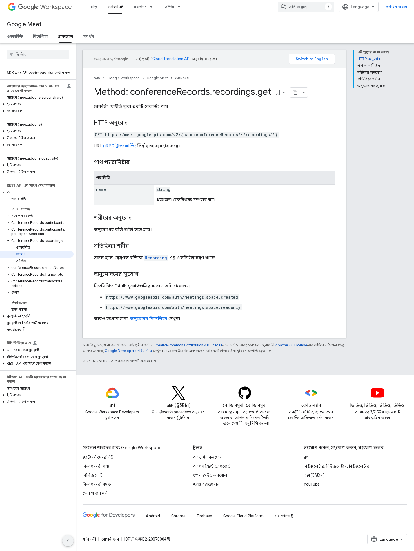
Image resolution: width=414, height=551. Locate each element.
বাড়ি (93, 6)
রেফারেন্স (65, 36)
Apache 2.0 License (291, 345)
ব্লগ (306, 457)
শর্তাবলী (89, 539)
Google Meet (24, 24)
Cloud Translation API (171, 59)
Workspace (56, 7)
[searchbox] (38, 54)
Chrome (178, 516)
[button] (37, 104)
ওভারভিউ (15, 36)
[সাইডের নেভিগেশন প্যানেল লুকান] (68, 540)
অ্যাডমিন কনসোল (208, 457)
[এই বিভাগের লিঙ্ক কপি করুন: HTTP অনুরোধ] (133, 123)
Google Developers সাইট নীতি (128, 351)
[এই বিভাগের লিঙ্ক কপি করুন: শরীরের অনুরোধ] (137, 218)
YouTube (312, 484)
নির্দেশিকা (40, 36)
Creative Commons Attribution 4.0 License (188, 345)
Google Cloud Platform (243, 516)
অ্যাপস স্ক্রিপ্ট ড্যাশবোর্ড (211, 466)
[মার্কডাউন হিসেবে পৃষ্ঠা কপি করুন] (295, 92)
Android (153, 516)
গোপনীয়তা (110, 539)
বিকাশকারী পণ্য (96, 466)
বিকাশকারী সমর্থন (98, 484)
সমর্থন (88, 36)
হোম (97, 78)
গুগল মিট (115, 6)
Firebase (204, 516)
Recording (156, 257)
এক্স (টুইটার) (314, 475)
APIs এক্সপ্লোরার (206, 484)
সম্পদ (169, 6)
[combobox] (306, 7)
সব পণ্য (139, 6)
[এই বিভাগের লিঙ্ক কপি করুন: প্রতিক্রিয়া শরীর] (134, 246)
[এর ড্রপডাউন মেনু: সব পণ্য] (153, 7)
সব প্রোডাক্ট (284, 516)
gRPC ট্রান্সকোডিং (119, 146)
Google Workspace (123, 78)
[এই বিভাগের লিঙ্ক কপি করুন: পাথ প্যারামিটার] (136, 162)
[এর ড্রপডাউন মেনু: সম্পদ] (181, 7)
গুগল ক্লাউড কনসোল (210, 475)
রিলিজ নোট (93, 475)
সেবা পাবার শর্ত (95, 493)
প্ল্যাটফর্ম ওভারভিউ (98, 457)
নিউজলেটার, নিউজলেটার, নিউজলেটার (337, 466)
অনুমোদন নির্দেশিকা (148, 318)
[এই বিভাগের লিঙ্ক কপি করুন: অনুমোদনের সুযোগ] (144, 274)
